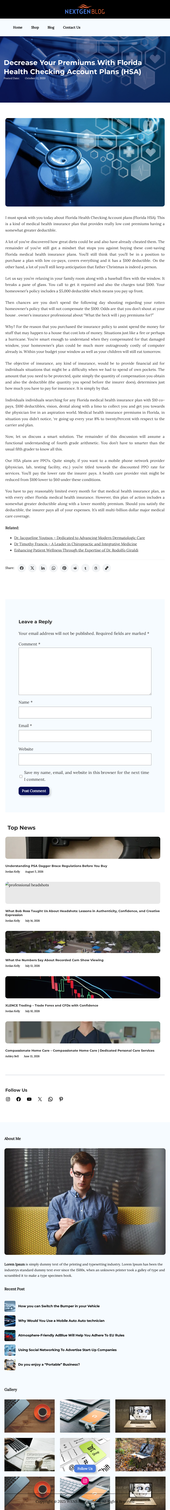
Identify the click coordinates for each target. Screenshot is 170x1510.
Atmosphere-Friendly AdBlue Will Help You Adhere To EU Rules (71, 1335)
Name (26, 702)
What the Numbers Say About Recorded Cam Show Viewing (54, 960)
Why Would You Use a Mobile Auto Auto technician (61, 1321)
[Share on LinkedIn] (43, 568)
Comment (29, 644)
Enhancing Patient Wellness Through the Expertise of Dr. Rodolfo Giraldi (76, 550)
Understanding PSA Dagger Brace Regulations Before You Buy (56, 866)
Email (25, 725)
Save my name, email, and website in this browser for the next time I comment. (86, 776)
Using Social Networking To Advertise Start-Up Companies (67, 1350)
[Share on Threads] (96, 568)
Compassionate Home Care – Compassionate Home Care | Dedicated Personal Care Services (79, 1050)
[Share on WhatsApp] (53, 568)
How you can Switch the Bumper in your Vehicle (59, 1306)
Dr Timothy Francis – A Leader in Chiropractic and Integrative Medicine (75, 544)
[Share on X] (32, 568)
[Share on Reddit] (75, 568)
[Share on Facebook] (21, 568)
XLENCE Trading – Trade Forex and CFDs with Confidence (51, 1005)
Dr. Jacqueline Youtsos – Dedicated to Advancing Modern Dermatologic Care (79, 537)
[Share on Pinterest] (64, 568)
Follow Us (85, 1468)
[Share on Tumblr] (85, 568)
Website (26, 749)
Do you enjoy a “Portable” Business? (49, 1364)
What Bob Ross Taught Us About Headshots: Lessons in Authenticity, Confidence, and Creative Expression (82, 913)
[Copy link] (106, 568)
